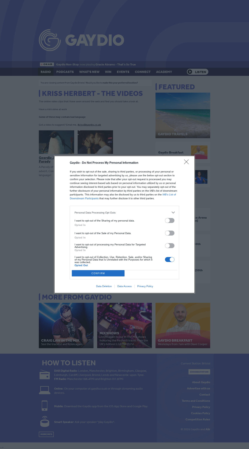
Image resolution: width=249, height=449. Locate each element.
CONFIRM (98, 273)
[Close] (187, 163)
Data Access (124, 286)
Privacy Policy (145, 286)
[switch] (169, 220)
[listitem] (124, 212)
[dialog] (124, 224)
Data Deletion (104, 286)
